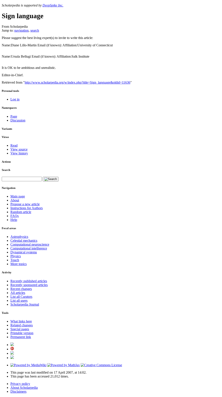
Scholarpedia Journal (24, 304)
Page (13, 116)
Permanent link (20, 337)
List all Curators (21, 296)
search (34, 30)
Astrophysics (19, 236)
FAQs (14, 216)
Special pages (19, 329)
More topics (18, 264)
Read (14, 145)
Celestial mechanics (23, 240)
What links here (21, 321)
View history (19, 153)
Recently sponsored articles (29, 285)
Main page (17, 196)
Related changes (21, 325)
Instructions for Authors (26, 208)
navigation (21, 30)
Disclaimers (18, 391)
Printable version (21, 333)
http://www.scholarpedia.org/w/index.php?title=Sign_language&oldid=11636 (77, 82)
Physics (15, 256)
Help (13, 220)
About (14, 200)
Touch (14, 260)
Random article (20, 212)
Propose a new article (25, 204)
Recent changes (21, 289)
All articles (17, 293)
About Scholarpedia (24, 387)
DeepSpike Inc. (52, 5)
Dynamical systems (23, 252)
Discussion (17, 120)
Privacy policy (20, 384)
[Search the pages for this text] (51, 179)
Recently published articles (28, 281)
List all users (19, 300)
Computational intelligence (28, 248)
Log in (15, 99)
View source (19, 149)
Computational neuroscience (29, 244)
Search (6, 170)
